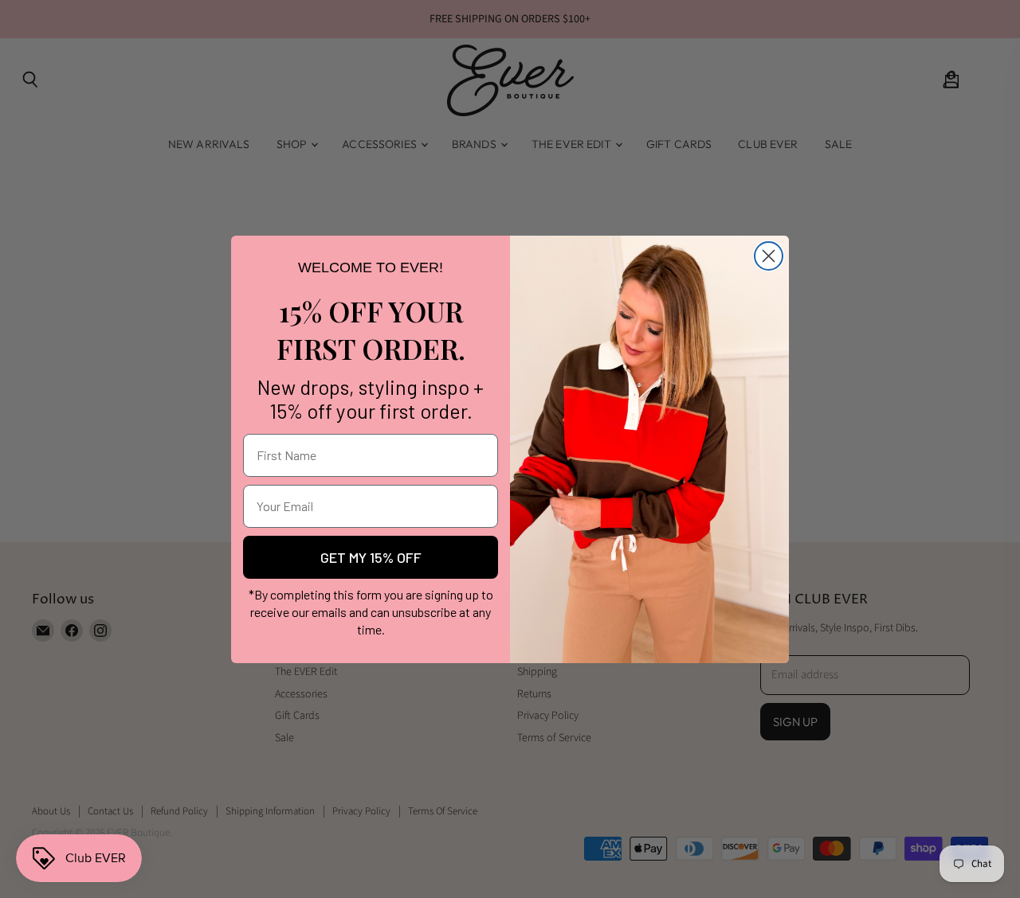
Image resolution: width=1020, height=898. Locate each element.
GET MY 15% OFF (371, 557)
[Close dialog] (769, 256)
